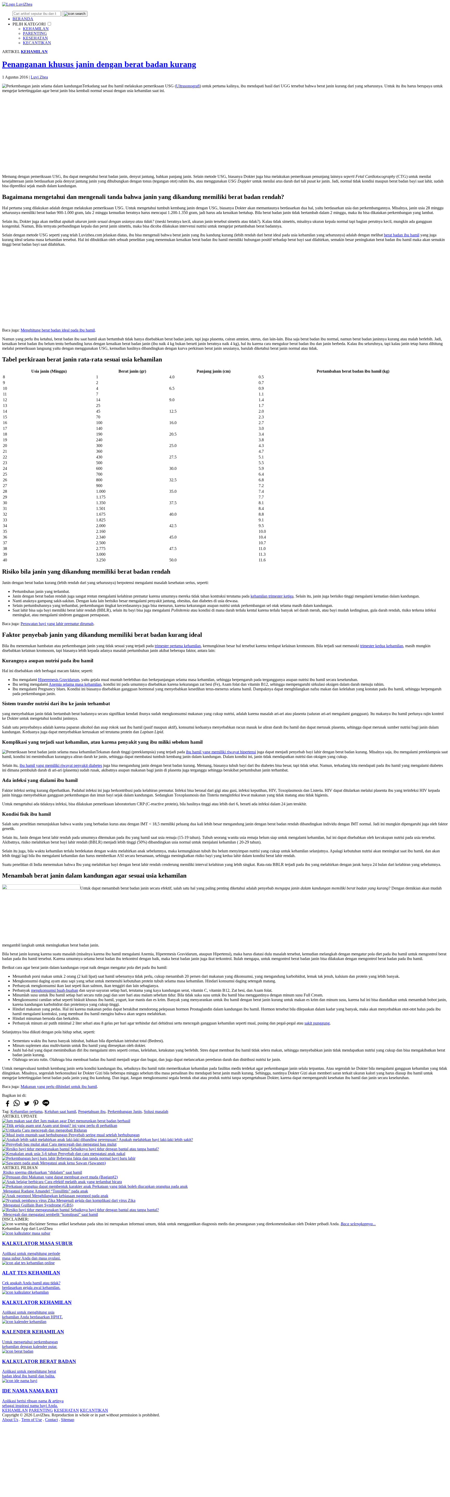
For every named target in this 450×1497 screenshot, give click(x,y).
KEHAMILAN (36, 29)
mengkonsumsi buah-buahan (54, 990)
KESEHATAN (35, 38)
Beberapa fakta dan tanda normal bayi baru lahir (95, 1158)
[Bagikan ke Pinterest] (36, 1106)
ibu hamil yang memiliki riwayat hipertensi (221, 752)
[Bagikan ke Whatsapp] (16, 1106)
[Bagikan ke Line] (45, 1106)
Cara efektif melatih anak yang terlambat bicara (82, 1182)
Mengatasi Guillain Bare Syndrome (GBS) (37, 1205)
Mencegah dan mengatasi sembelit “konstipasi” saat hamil (50, 1214)
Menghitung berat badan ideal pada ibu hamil (58, 330)
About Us (10, 1419)
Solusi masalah (156, 1111)
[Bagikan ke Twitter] (26, 1106)
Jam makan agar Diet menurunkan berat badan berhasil (84, 1121)
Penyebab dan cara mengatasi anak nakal (91, 1153)
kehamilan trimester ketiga (272, 596)
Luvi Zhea (39, 77)
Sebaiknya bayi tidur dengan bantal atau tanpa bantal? (114, 1149)
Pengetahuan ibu (91, 1111)
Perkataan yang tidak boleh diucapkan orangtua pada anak (139, 1186)
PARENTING (35, 33)
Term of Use (31, 1419)
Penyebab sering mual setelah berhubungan (103, 1135)
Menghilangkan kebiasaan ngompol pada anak (69, 1196)
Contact (51, 1419)
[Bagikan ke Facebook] (7, 1106)
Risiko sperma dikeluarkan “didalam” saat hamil (42, 1172)
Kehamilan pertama (26, 1111)
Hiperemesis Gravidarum (58, 679)
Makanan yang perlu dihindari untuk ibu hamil (59, 1086)
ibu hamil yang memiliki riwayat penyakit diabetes (61, 765)
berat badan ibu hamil (401, 235)
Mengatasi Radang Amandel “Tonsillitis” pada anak (45, 1191)
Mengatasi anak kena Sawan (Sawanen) (72, 1163)
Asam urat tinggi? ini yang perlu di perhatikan (79, 1125)
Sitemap (67, 1419)
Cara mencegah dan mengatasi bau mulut (82, 1144)
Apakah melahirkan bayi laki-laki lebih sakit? (155, 1139)
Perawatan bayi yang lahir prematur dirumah (57, 623)
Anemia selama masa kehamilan (75, 684)
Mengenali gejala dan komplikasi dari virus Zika (95, 1200)
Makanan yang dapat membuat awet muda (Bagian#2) (73, 1177)
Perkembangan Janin (125, 1111)
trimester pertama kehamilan (178, 646)
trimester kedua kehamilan (381, 646)
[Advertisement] (225, 133)
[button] (49, 23)
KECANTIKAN (37, 43)
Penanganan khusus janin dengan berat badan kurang (99, 64)
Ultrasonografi (188, 86)
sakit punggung (317, 1023)
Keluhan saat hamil (60, 1111)
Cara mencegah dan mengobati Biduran (54, 1130)
